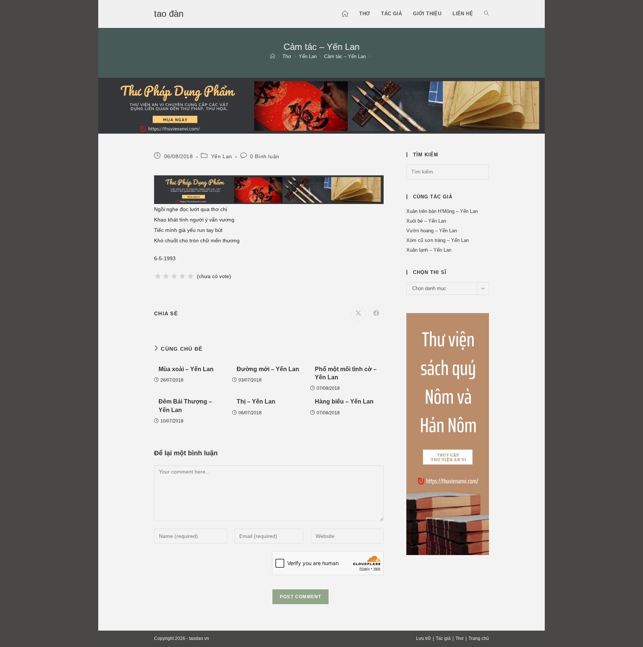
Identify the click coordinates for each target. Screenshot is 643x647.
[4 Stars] (182, 276)
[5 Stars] (190, 276)
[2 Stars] (166, 276)
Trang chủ (478, 638)
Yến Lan (221, 156)
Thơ (459, 638)
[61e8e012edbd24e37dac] (447, 433)
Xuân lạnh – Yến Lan (428, 250)
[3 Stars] (174, 276)
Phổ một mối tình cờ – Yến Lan (346, 373)
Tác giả (443, 638)
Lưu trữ (423, 638)
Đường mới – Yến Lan (268, 369)
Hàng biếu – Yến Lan (344, 401)
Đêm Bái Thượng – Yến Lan (185, 405)
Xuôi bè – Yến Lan (426, 221)
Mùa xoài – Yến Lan (186, 369)
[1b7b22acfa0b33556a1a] (321, 105)
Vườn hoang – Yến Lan (431, 230)
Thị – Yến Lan (256, 401)
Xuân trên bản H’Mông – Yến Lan (442, 211)
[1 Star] (157, 276)
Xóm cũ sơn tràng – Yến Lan (437, 240)
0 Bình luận (264, 156)
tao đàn (168, 14)
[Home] (272, 56)
